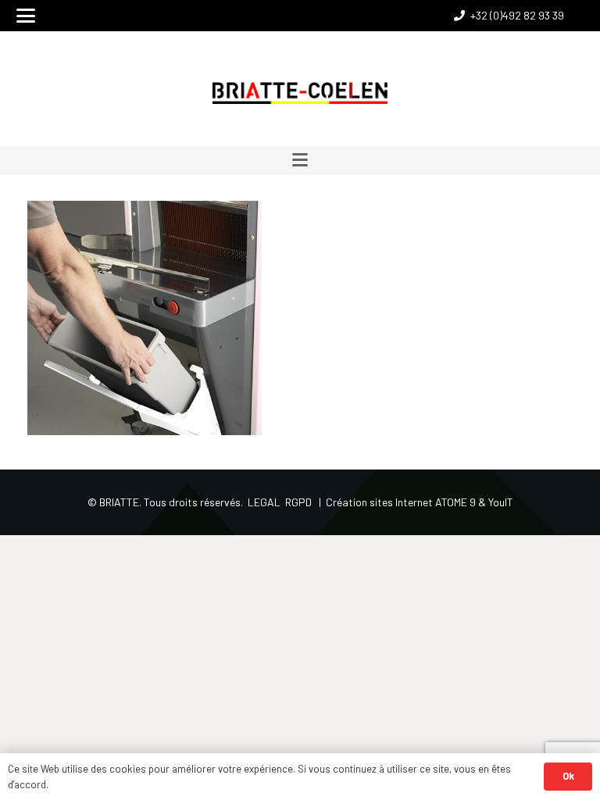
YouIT (500, 502)
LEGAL (264, 502)
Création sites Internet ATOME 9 (401, 502)
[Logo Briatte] (300, 93)
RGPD (298, 502)
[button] (26, 15)
